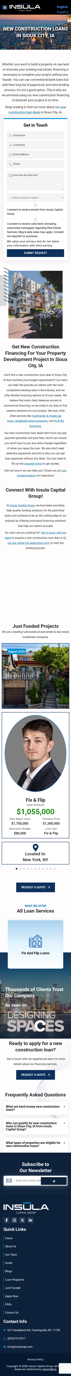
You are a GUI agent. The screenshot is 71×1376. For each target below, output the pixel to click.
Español (62, 12)
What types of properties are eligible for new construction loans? (33, 1144)
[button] (4, 7)
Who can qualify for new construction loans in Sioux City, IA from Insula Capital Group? (31, 1126)
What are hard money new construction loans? (33, 1108)
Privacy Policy (35, 1359)
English (62, 7)
